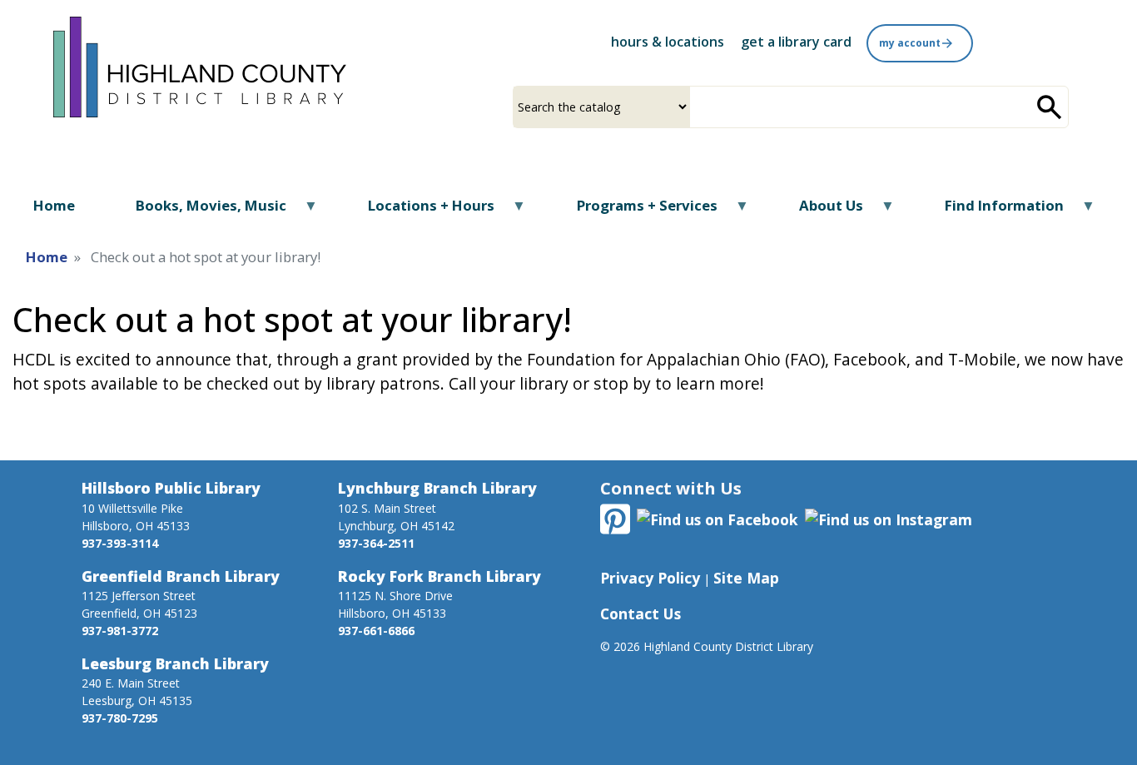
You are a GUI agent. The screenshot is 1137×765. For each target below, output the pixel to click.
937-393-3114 (120, 543)
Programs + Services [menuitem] (636, 211)
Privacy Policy (650, 578)
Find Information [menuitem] (994, 211)
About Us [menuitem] (820, 211)
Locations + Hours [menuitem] (420, 211)
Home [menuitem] (54, 205)
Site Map (746, 578)
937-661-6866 (376, 630)
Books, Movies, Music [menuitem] (200, 211)
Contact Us (640, 613)
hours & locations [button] (667, 41)
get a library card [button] (796, 41)
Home (46, 256)
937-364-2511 (376, 543)
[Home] (200, 65)
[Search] (1049, 107)
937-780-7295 (120, 718)
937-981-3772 (120, 630)
